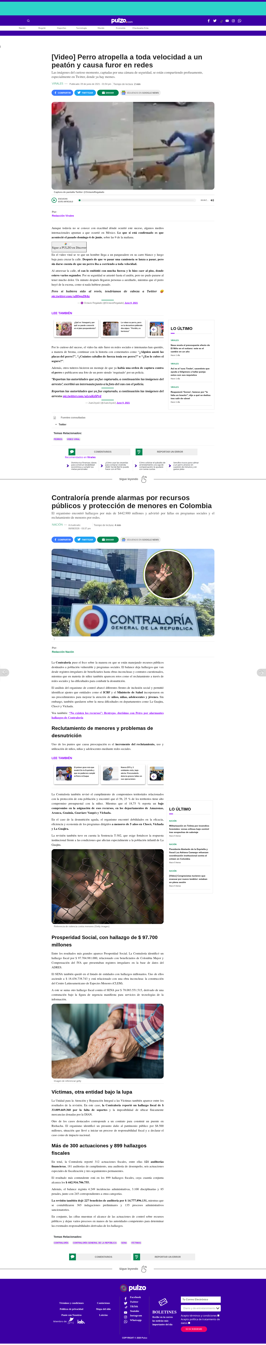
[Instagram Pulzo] (233, 22)
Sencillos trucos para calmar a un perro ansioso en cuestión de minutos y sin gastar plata (186, 466)
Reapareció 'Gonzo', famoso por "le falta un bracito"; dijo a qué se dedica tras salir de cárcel (190, 395)
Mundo (101, 28)
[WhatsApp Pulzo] (239, 22)
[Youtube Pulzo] (227, 22)
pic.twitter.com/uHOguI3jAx (71, 296)
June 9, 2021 (123, 402)
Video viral (73, 439)
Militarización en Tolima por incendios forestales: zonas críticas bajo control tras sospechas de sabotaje (189, 829)
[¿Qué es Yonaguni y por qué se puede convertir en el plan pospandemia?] (64, 329)
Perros (58, 439)
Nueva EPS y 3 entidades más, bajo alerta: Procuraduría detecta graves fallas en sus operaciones (131, 773)
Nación (22, 28)
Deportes (61, 28)
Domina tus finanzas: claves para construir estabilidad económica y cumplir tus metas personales (84, 466)
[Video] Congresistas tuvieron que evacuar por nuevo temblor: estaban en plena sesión (188, 879)
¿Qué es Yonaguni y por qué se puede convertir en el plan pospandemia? (85, 325)
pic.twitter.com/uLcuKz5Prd (82, 396)
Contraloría (61, 1243)
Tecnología (81, 28)
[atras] (154, 329)
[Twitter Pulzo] (215, 22)
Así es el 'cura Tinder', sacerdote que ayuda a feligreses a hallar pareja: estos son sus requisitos (190, 371)
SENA (124, 1243)
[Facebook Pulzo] (209, 22)
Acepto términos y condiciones (199, 1315)
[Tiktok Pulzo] (221, 22)
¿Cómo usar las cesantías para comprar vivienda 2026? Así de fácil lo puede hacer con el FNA (117, 466)
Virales (57, 83)
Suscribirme (194, 1329)
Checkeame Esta (140, 28)
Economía (120, 28)
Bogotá (41, 28)
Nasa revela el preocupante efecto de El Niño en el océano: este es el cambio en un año (190, 348)
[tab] (99, 452)
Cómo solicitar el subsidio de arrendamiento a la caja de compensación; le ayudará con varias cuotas (152, 466)
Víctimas (136, 1243)
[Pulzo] (122, 21)
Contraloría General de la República (95, 1243)
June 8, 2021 (131, 303)
